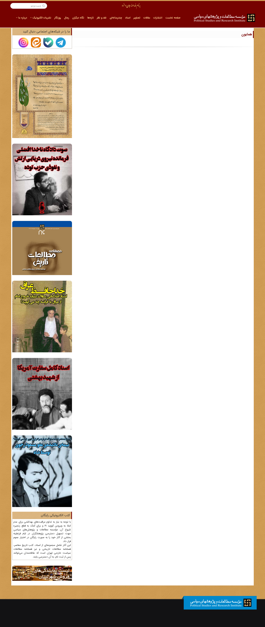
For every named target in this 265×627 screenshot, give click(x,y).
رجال (66, 18)
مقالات (146, 18)
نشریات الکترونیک (41, 18)
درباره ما (22, 18)
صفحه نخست (172, 18)
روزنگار (57, 18)
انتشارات (157, 18)
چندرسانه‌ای (116, 18)
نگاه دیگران (78, 18)
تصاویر (136, 18)
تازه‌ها (90, 18)
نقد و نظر (102, 18)
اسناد (127, 18)
